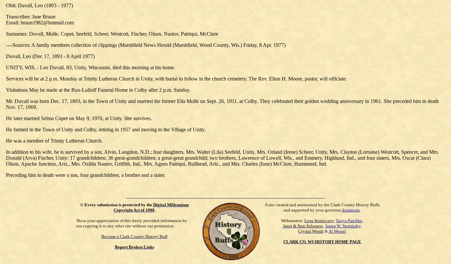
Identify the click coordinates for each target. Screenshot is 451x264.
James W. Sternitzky (343, 225)
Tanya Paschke (349, 220)
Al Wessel (337, 231)
